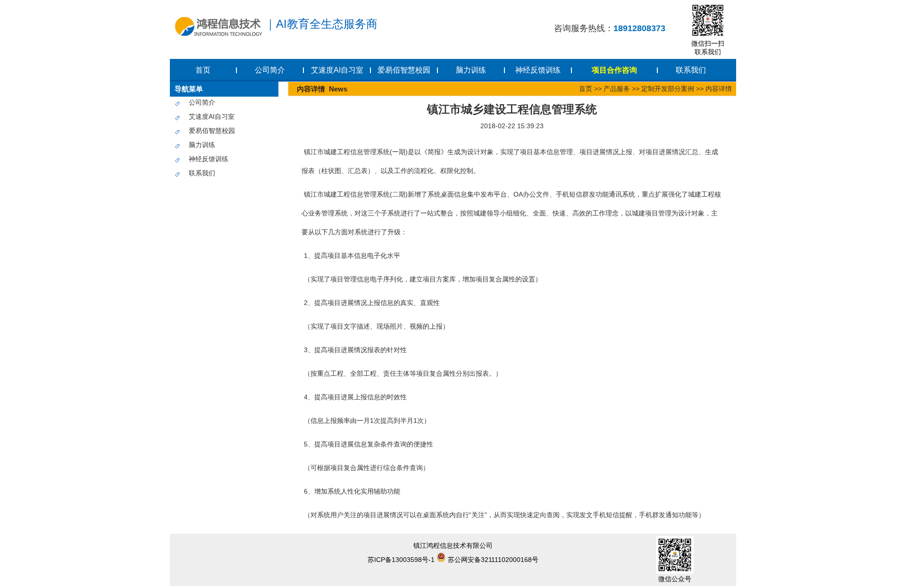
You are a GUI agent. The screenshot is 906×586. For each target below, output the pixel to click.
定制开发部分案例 (667, 88)
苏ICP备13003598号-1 (401, 559)
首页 (202, 70)
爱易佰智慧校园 (404, 70)
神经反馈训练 (538, 70)
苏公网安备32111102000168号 (492, 559)
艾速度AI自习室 (337, 70)
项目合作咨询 (614, 70)
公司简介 (270, 70)
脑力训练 (471, 70)
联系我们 (691, 70)
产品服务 (617, 88)
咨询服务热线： (609, 28)
